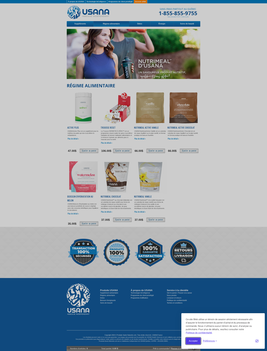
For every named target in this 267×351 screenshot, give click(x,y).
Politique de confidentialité (199, 332)
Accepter (193, 341)
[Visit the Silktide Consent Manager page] (257, 341)
